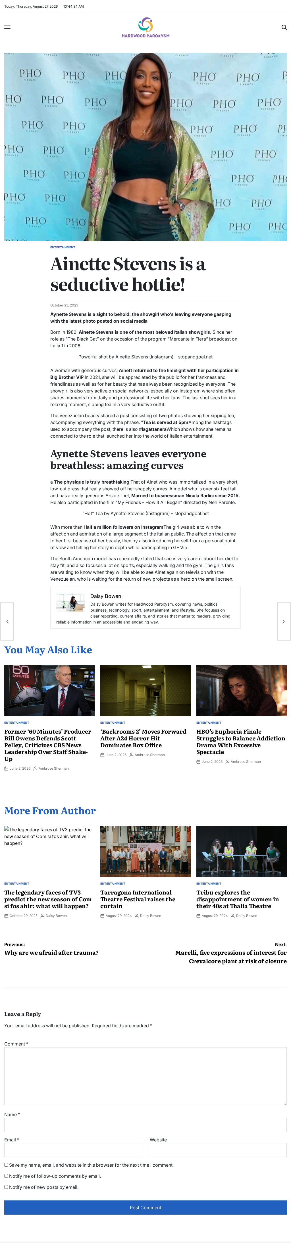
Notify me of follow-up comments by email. (55, 1176)
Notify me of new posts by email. (43, 1187)
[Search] (284, 27)
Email (11, 1140)
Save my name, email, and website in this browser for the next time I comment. (91, 1165)
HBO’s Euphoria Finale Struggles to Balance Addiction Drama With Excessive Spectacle (240, 741)
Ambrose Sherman (54, 768)
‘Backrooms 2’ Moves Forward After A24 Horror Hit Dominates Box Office (143, 738)
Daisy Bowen (56, 916)
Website (158, 1140)
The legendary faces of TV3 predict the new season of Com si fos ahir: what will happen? (48, 899)
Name (12, 1114)
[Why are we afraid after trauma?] (7, 621)
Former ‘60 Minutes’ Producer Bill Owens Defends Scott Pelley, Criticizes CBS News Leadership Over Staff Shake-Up (47, 745)
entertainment (62, 247)
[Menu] (7, 27)
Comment (16, 1044)
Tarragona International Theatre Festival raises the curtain (137, 899)
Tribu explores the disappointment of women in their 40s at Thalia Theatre (237, 899)
